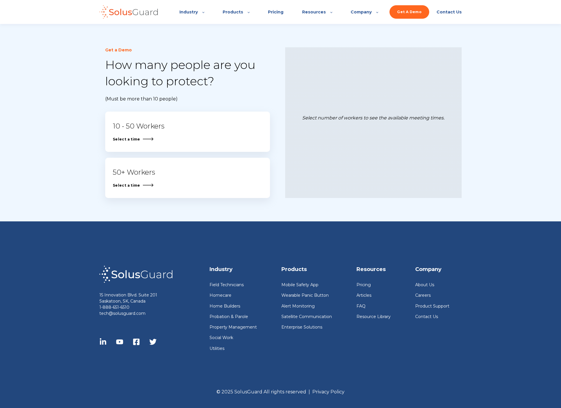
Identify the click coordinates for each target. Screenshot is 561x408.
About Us (424, 284)
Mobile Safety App (299, 284)
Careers (423, 295)
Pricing (363, 284)
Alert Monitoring (298, 306)
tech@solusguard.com (122, 313)
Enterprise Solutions (301, 327)
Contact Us (426, 316)
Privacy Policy (328, 392)
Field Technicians (226, 284)
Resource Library (373, 316)
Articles (363, 295)
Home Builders (224, 306)
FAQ (361, 306)
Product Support (432, 306)
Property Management (233, 327)
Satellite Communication (306, 316)
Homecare (220, 295)
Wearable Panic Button (305, 295)
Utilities (216, 348)
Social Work (221, 337)
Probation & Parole (228, 316)
